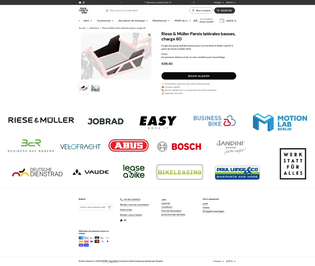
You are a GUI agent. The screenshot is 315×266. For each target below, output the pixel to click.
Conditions (166, 207)
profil (205, 203)
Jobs (163, 199)
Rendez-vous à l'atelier (131, 215)
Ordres (206, 207)
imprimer (165, 203)
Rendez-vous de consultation (134, 204)
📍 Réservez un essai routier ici (157, 2)
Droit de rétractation (171, 210)
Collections (94, 28)
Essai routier (126, 209)
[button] (224, 10)
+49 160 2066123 (131, 199)
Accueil (82, 28)
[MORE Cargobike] (83, 10)
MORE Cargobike (110, 261)
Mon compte (203, 10)
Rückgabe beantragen (213, 211)
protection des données (173, 214)
